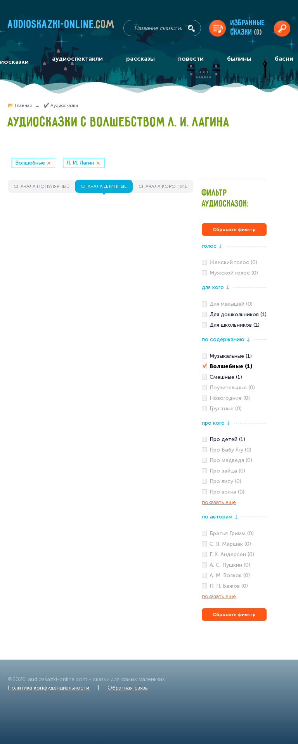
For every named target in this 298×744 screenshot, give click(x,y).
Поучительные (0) (232, 387)
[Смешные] (234, 377)
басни (284, 58)
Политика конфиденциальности (48, 687)
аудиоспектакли (77, 58)
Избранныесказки (247, 28)
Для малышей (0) (231, 304)
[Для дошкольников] (234, 315)
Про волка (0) (227, 491)
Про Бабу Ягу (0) (230, 449)
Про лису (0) (225, 481)
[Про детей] (234, 439)
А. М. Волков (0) (230, 575)
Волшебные (30, 162)
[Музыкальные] (234, 356)
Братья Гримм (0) (232, 533)
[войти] (282, 28)
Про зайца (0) (227, 470)
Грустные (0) (226, 408)
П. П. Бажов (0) (229, 586)
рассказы (140, 58)
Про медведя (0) (231, 460)
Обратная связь (127, 687)
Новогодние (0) (230, 398)
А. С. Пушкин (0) (230, 565)
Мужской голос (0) (234, 273)
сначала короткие (163, 186)
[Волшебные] (234, 367)
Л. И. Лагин (80, 162)
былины (239, 58)
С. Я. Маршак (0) (230, 544)
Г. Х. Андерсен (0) (232, 554)
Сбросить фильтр (234, 229)
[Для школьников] (234, 325)
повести (191, 58)
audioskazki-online (61, 26)
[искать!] (191, 28)
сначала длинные (104, 186)
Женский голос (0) (233, 262)
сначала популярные (41, 186)
